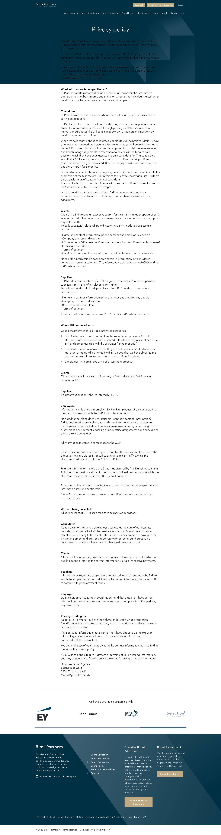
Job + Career (144, 13)
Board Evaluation (100, 762)
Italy (130, 816)
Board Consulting (110, 13)
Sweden (70, 816)
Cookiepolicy (86, 829)
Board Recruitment (90, 13)
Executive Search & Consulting (160, 5)
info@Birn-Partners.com (118, 78)
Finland (51, 816)
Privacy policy (103, 829)
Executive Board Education (138, 802)
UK (144, 816)
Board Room (97, 765)
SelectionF (139, 5)
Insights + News (169, 13)
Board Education (70, 13)
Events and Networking (103, 769)
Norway (61, 816)
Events (156, 13)
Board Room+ (128, 13)
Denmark (40, 816)
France (137, 816)
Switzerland (102, 816)
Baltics (79, 816)
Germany (89, 816)
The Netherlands (118, 816)
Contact (95, 773)
